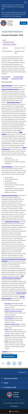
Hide (25, 2)
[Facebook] (20, 363)
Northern (7, 309)
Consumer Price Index (17, 78)
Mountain (7, 335)
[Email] (8, 363)
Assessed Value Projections (12, 221)
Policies (6, 383)
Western (7, 329)
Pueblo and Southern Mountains (13, 311)
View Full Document (8, 356)
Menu (24, 23)
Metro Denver (8, 303)
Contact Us (15, 406)
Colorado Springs (9, 316)
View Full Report (6, 77)
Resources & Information (11, 378)
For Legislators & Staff (10, 387)
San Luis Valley (9, 318)
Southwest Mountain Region (12, 324)
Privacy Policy (15, 411)
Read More (18, 16)
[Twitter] (14, 363)
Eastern (7, 341)
